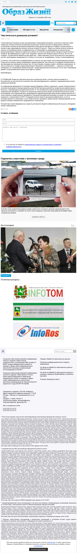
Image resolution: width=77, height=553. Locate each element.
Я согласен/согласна (38, 549)
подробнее (51, 542)
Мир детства (44, 30)
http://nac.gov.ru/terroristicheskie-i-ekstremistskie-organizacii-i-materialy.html (31, 516)
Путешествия (58, 30)
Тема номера (13, 30)
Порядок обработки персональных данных (55, 359)
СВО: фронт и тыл (29, 30)
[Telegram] (75, 109)
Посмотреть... (6, 275)
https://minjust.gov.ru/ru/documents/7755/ (21, 446)
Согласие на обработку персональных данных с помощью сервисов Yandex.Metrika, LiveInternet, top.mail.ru (57, 374)
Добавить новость (38, 217)
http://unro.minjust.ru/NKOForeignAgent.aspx (21, 500)
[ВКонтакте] (72, 109)
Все (72, 225)
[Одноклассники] (70, 109)
